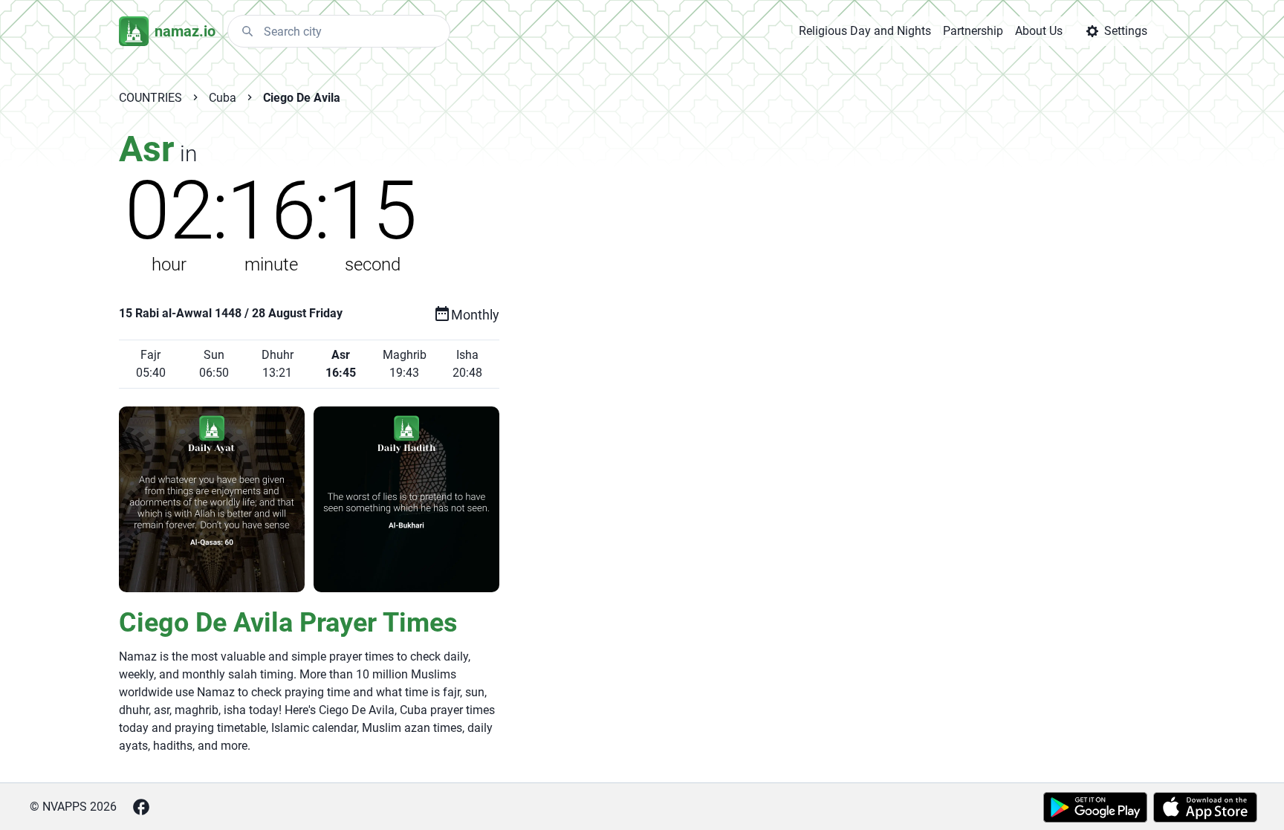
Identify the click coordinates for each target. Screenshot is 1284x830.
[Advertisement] (801, 366)
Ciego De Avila (301, 98)
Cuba (222, 98)
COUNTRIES (150, 98)
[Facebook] (141, 807)
